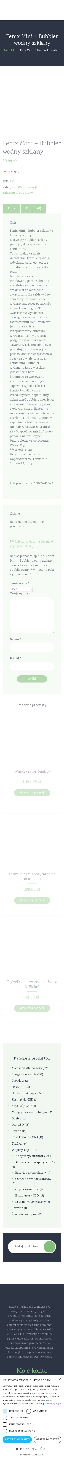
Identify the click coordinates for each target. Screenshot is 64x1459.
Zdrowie (17, 1208)
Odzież (16, 1119)
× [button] (60, 1378)
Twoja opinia (20, 594)
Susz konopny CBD (25, 1137)
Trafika (17, 1144)
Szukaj (49, 1246)
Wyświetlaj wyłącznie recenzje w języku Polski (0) (31, 544)
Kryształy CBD (22, 1106)
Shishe (16, 1131)
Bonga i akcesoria (24, 1075)
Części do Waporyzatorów (33, 1179)
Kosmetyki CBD (22, 1100)
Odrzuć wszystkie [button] (47, 1439)
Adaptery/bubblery (18, 193)
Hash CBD (19, 1087)
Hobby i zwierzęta (24, 1093)
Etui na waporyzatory (30, 1202)
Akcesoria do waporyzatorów (35, 1162)
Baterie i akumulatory (31, 1173)
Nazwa (15, 639)
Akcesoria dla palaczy (27, 1068)
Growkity (18, 1081)
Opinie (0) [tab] (33, 208)
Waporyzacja (28, 187)
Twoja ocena (19, 583)
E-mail (15, 658)
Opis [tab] (11, 208)
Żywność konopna (24, 1214)
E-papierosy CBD (27, 1196)
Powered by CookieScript (32, 1455)
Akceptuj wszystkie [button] (17, 1439)
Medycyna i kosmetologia (30, 1112)
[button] (32, 1449)
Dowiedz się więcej (32, 793)
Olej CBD (18, 1125)
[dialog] (32, 1417)
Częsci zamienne (27, 1189)
